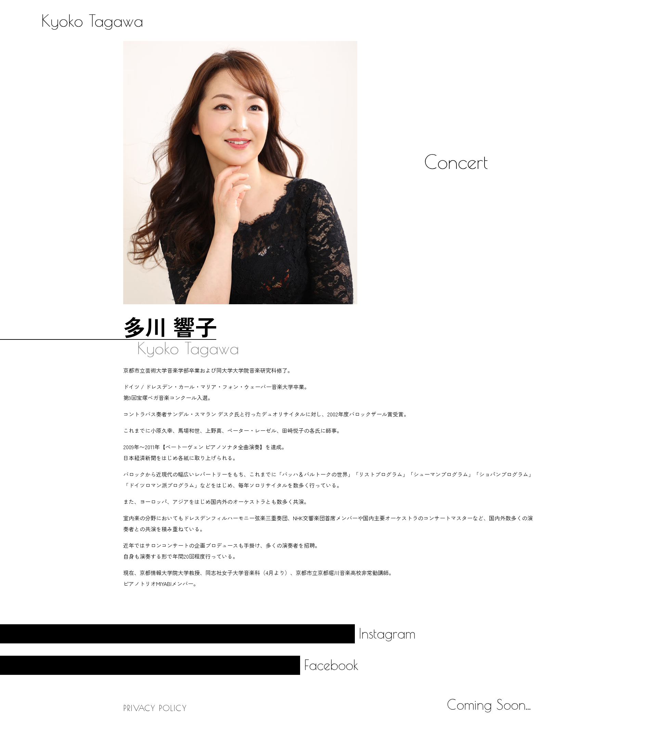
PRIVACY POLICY (155, 708)
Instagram (387, 633)
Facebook (331, 665)
